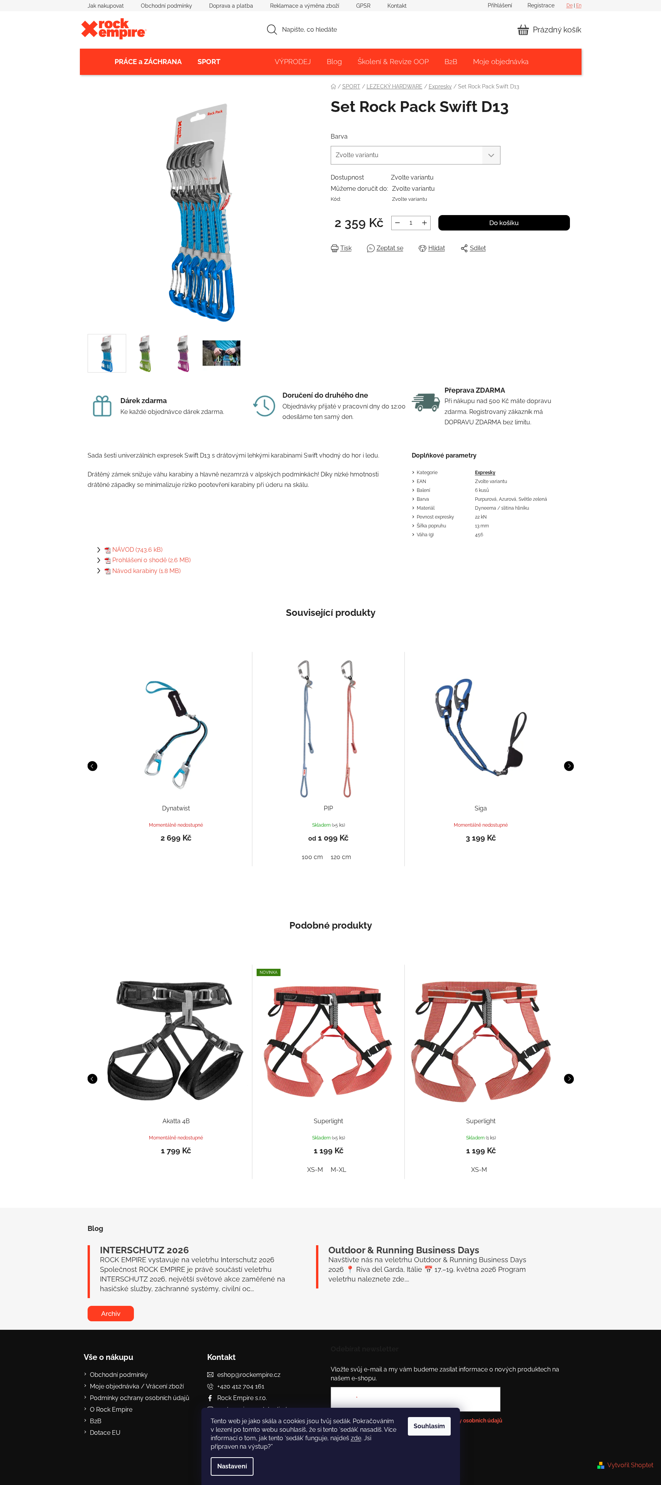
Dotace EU (105, 1432)
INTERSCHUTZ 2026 (144, 1250)
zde (356, 1438)
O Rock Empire (111, 1409)
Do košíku (504, 223)
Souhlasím (429, 1426)
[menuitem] (148, 62)
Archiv (110, 1313)
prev (92, 766)
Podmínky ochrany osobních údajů (139, 1398)
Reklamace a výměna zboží (304, 6)
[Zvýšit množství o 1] (424, 223)
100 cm (312, 857)
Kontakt (397, 6)
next (569, 766)
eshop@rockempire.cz (249, 1374)
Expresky (485, 472)
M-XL (338, 1169)
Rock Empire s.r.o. (242, 1398)
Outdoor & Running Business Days (403, 1250)
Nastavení (232, 1466)
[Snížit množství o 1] (397, 223)
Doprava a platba (231, 6)
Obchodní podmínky (166, 6)
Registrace (540, 5)
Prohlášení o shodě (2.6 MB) (151, 560)
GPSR (363, 6)
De (569, 5)
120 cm (341, 857)
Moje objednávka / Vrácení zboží (137, 1386)
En (579, 5)
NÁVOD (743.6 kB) (137, 549)
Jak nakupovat (106, 6)
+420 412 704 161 (240, 1386)
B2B (95, 1421)
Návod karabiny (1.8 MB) (146, 571)
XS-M (315, 1169)
